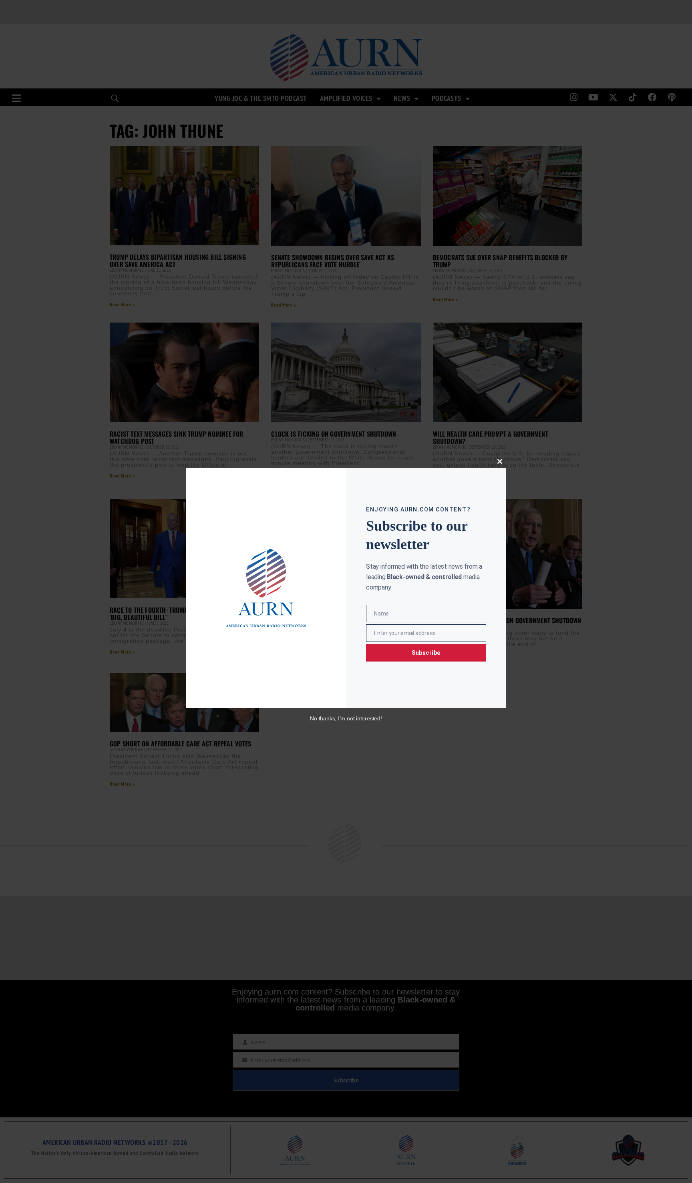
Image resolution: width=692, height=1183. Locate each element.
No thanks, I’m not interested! (346, 718)
